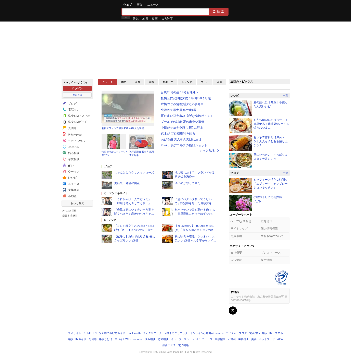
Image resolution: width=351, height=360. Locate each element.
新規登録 (77, 95)
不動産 (72, 196)
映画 (155, 18)
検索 (221, 12)
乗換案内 (73, 190)
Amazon (67, 210)
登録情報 (266, 221)
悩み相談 (73, 153)
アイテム (231, 333)
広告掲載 (236, 260)
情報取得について (272, 236)
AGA (280, 339)
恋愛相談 (73, 159)
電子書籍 (183, 345)
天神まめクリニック (176, 333)
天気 (136, 18)
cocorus (73, 147)
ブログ (72, 103)
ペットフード (267, 339)
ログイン (77, 88)
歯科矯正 (243, 339)
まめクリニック (152, 333)
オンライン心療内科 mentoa (206, 333)
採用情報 (266, 260)
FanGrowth (134, 333)
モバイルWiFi (76, 141)
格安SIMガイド (77, 121)
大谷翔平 (167, 18)
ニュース (153, 4)
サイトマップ (239, 228)
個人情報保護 (269, 228)
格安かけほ (74, 134)
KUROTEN (90, 333)
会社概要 (236, 252)
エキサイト (76, 10)
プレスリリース (271, 252)
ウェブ (127, 4)
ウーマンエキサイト (116, 193)
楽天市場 (67, 215)
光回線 (72, 128)
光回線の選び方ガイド (112, 333)
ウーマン (73, 171)
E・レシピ (110, 219)
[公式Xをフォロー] (233, 310)
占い (70, 165)
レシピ (72, 177)
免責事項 (236, 236)
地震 (145, 18)
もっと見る (77, 203)
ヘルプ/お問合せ (241, 221)
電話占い (73, 109)
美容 (254, 339)
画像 (139, 4)
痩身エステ (169, 345)
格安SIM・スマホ (78, 115)
